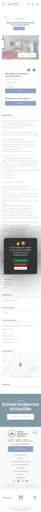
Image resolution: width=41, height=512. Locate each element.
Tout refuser (21, 264)
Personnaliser (20, 268)
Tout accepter (21, 260)
